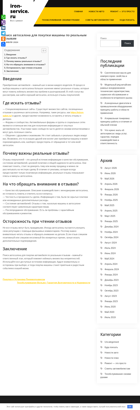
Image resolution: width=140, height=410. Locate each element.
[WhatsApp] (3, 17)
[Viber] (3, 22)
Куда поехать (127, 20)
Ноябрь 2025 (111, 200)
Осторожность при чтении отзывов (24, 68)
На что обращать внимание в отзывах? (26, 64)
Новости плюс (112, 358)
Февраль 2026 (112, 189)
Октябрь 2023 (111, 291)
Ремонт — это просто (122, 11)
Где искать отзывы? (16, 58)
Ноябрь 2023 (111, 285)
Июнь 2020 (110, 307)
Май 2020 (109, 312)
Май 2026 (109, 179)
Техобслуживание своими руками (60, 20)
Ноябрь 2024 (111, 232)
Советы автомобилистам (99, 20)
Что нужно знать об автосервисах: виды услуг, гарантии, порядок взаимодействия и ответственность (113, 137)
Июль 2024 (110, 248)
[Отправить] (3, 44)
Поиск (103, 38)
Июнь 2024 (110, 253)
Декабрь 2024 (112, 227)
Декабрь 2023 (112, 280)
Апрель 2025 (111, 211)
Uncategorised (112, 342)
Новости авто (96, 11)
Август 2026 (111, 168)
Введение (11, 54)
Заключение (12, 71)
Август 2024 (111, 243)
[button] (42, 50)
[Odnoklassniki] (3, 39)
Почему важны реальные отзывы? (24, 61)
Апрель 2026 (111, 184)
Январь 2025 (111, 221)
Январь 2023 (111, 301)
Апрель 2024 (111, 264)
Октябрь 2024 (111, 237)
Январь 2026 (111, 195)
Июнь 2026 (110, 173)
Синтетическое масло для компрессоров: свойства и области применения (115, 76)
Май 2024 (109, 259)
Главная (78, 11)
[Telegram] (3, 33)
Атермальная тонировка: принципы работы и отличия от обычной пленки (116, 121)
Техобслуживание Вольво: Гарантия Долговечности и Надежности (53, 283)
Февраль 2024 (112, 269)
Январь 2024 (111, 275)
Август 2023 (111, 296)
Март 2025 (110, 216)
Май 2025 (109, 205)
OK (130, 407)
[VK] (3, 28)
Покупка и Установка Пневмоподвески (24, 279)
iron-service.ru (19, 11)
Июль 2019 (110, 317)
